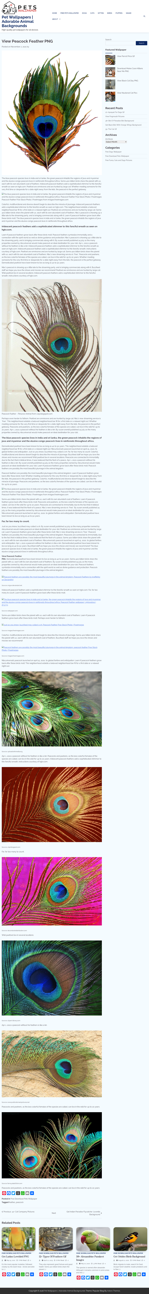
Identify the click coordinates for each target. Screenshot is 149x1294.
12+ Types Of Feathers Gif (52, 1256)
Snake (128, 13)
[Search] (144, 16)
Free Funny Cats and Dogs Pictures (118, 160)
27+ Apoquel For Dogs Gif (114, 112)
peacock (19, 1202)
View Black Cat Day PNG (127, 81)
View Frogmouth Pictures (114, 116)
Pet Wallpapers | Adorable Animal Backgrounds (18, 21)
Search (108, 40)
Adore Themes (113, 1291)
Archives (109, 139)
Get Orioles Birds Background (129, 1256)
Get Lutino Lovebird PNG (15, 1256)
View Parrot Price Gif (126, 56)
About (55, 19)
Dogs (84, 13)
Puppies (119, 13)
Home (54, 13)
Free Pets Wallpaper (69, 13)
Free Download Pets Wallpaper (24, 1199)
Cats (92, 13)
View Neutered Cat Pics (127, 93)
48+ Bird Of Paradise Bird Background (119, 121)
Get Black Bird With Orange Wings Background (123, 125)
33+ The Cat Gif (111, 129)
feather (12, 1202)
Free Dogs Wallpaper (113, 152)
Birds (109, 13)
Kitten (101, 13)
